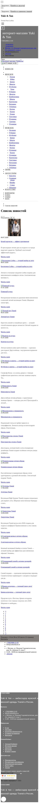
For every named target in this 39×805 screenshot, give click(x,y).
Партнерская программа (13, 764)
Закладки (8, 748)
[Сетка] (4, 216)
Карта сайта (9, 766)
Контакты (8, 735)
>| (5, 634)
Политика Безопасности (13, 731)
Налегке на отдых (7, 342)
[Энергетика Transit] (8, 511)
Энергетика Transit (7, 517)
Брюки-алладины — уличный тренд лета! (15, 592)
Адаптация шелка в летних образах (13, 542)
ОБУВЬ (7, 169)
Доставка (8, 730)
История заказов (11, 746)
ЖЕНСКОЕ (9, 74)
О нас (7, 728)
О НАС (7, 195)
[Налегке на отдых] (8, 336)
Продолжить (5, 5)
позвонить (9, 44)
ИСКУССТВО (10, 189)
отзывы (7, 197)
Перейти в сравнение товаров (21, 11)
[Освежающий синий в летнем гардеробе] (16, 561)
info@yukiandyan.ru (12, 52)
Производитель (10, 760)
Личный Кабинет (11, 744)
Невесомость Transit (8, 392)
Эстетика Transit (6, 492)
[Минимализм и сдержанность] (12, 411)
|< (5, 611)
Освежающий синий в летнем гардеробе (15, 567)
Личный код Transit (7, 317)
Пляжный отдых (7, 291)
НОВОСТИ (9, 69)
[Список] (1, 216)
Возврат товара (10, 751)
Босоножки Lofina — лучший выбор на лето (16, 266)
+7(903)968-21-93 (12, 643)
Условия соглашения (12, 733)
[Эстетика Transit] (7, 486)
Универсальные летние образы (12, 467)
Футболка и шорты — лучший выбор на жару (17, 367)
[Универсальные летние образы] (12, 461)
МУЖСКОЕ (9, 128)
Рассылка (8, 749)
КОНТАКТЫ (9, 193)
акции (7, 198)
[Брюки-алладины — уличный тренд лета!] (16, 586)
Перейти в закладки (18, 5)
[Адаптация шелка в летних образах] (14, 536)
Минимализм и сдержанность (11, 417)
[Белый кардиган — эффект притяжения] (14, 235)
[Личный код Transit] (8, 311)
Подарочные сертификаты (14, 762)
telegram (8, 54)
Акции (7, 767)
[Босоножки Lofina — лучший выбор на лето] (17, 260)
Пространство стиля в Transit (11, 442)
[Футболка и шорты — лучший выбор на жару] (18, 361)
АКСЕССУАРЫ (10, 173)
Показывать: (5, 218)
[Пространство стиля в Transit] (12, 436)
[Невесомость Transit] (9, 386)
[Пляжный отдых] (7, 286)
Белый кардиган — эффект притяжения (15, 241)
